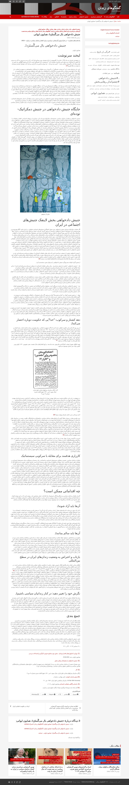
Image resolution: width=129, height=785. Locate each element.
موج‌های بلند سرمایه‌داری (105, 88)
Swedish (117, 30)
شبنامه (51, 29)
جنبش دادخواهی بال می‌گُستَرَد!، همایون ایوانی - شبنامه (54, 733)
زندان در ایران (73, 17)
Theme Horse (68, 782)
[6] (13, 570)
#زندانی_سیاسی (93, 52)
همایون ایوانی (41, 29)
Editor (68, 37)
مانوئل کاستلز (99, 85)
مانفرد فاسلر (105, 85)
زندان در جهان (57, 29)
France (112, 30)
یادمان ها (63, 17)
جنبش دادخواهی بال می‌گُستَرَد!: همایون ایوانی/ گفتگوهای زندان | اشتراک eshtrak (46, 724)
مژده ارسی (97, 88)
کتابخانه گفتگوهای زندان (112, 33)
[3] (78, 670)
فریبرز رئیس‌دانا (116, 85)
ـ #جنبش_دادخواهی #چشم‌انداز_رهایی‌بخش (106, 80)
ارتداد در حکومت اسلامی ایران (21, 706)
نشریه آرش (117, 93)
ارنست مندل (116, 61)
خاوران (100, 65)
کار (76, 670)
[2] (39, 259)
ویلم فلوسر (117, 97)
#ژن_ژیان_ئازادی (95, 58)
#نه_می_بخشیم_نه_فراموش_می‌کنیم (112, 58)
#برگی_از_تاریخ (103, 52)
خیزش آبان (95, 65)
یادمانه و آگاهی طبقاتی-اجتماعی (68, 684)
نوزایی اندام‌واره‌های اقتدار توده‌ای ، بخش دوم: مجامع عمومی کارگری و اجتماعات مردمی (53, 653)
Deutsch (107, 30)
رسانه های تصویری (78, 752)
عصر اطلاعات (106, 73)
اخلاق (90, 58)
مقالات (45, 17)
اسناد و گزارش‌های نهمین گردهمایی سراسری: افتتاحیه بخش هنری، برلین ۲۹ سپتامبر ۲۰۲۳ (79, 769)
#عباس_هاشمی (116, 55)
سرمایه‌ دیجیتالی (96, 69)
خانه (118, 17)
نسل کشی (92, 88)
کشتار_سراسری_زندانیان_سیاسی (112, 100)
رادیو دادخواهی (116, 754)
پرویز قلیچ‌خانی (111, 97)
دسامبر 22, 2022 (75, 37)
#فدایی (110, 55)
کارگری (57, 17)
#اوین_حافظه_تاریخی (115, 52)
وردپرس (51, 782)
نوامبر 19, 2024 (115, 771)
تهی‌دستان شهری (115, 65)
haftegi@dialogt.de (114, 43)
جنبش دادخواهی (83, 17)
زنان (51, 17)
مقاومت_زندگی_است (115, 88)
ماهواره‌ (93, 85)
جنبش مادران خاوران (72, 677)
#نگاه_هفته (101, 58)
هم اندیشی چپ (110, 93)
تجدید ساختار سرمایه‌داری (101, 61)
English (103, 30)
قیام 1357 (110, 85)
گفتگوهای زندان (109, 8)
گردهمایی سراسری (96, 17)
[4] (54, 415)
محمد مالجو (89, 85)
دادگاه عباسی (115, 69)
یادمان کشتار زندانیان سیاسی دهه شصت (32, 31)
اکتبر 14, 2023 (59, 773)
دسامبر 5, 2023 (87, 773)
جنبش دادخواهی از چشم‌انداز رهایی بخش (66, 661)
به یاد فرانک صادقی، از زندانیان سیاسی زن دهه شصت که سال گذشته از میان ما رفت (52, 769)
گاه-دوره (99, 100)
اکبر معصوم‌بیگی (110, 61)
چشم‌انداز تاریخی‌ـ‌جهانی (102, 97)
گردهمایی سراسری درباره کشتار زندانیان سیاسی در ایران (65, 31)
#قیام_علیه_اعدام (105, 55)
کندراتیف (103, 100)
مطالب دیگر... (114, 746)
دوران (109, 69)
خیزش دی (90, 65)
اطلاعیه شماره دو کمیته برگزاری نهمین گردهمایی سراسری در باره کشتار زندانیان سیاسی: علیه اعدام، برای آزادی (63, 708)
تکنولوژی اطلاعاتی (106, 65)
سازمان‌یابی (104, 69)
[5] (63, 435)
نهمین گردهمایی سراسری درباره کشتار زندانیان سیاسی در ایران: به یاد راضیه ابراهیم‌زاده (22, 769)
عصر (112, 73)
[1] (66, 66)
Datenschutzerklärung (30, 17)
